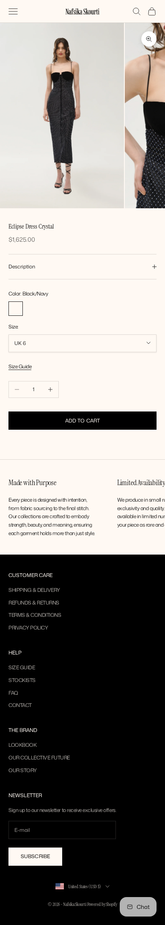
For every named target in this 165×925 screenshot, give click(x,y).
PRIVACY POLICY (28, 627)
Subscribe (35, 856)
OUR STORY (22, 770)
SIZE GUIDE (21, 667)
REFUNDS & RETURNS (33, 602)
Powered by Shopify (102, 904)
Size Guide (19, 366)
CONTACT (20, 705)
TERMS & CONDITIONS (34, 615)
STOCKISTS (22, 680)
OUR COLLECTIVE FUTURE (39, 757)
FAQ (13, 692)
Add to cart (82, 420)
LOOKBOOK (22, 744)
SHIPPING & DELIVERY (34, 590)
